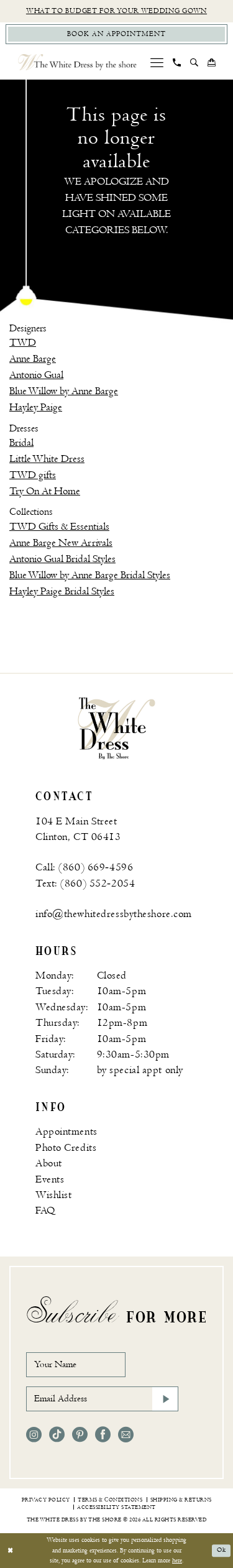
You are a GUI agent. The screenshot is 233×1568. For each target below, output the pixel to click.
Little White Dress (47, 459)
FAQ (45, 1210)
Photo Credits (65, 1147)
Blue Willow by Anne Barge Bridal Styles (89, 575)
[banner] (116, 728)
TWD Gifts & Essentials (59, 526)
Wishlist (53, 1195)
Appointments (66, 1131)
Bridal (21, 442)
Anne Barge (32, 359)
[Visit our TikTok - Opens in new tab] (57, 1434)
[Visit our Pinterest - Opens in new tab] (80, 1434)
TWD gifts (32, 475)
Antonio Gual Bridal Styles (62, 559)
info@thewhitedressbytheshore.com (113, 914)
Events (49, 1179)
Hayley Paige (35, 407)
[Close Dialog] (10, 1550)
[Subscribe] (165, 1398)
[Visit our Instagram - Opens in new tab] (34, 1434)
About (48, 1163)
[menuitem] (157, 62)
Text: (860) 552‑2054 (85, 883)
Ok (221, 1550)
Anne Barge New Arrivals (60, 543)
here (177, 1560)
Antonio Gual (36, 375)
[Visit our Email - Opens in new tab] (126, 1434)
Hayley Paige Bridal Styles (61, 591)
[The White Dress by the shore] (77, 62)
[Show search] (194, 62)
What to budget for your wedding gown (116, 11)
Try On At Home (44, 491)
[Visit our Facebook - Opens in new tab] (103, 1434)
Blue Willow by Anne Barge (63, 391)
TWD (22, 342)
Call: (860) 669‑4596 (84, 867)
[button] (157, 62)
